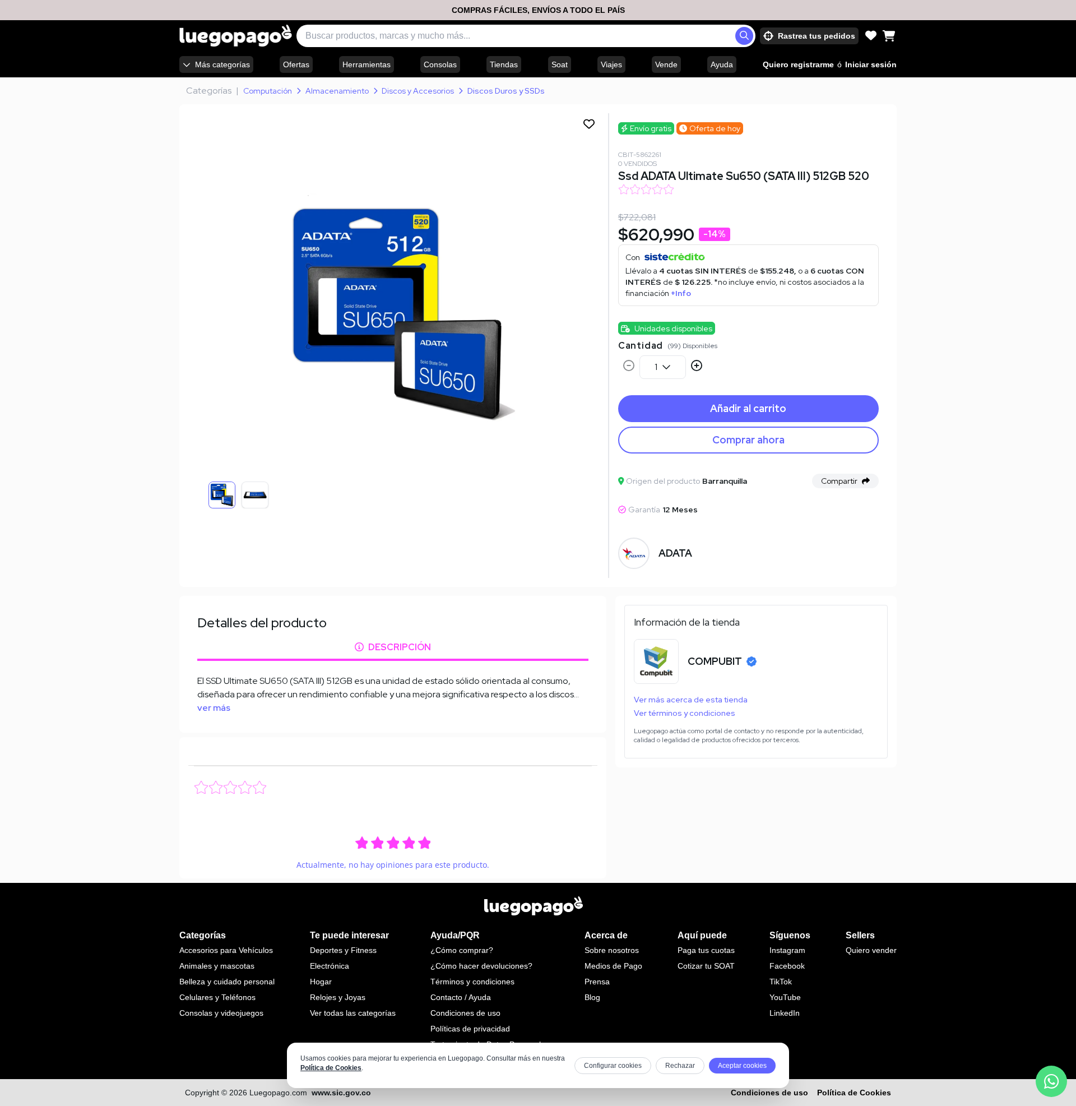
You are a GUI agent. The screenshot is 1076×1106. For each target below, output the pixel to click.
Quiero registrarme (798, 64)
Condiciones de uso (465, 1012)
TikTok (780, 981)
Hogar (321, 981)
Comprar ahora (748, 439)
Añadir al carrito (748, 408)
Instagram (787, 950)
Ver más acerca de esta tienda (691, 700)
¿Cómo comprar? (461, 950)
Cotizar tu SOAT (706, 965)
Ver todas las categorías (353, 1012)
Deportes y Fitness (343, 950)
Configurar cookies (613, 1066)
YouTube (785, 997)
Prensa (597, 981)
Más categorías (222, 64)
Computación (267, 91)
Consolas (440, 64)
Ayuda (722, 64)
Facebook (787, 965)
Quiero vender (871, 950)
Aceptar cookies (742, 1066)
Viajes (611, 64)
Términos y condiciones (472, 981)
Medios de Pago (613, 965)
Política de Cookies (330, 1068)
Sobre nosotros (612, 950)
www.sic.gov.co (341, 1092)
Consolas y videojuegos (221, 1012)
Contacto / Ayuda (460, 997)
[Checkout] (889, 35)
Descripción (399, 647)
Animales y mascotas (216, 965)
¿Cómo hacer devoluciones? (481, 965)
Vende (666, 64)
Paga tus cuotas (706, 950)
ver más (213, 708)
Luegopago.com (278, 1092)
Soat (559, 64)
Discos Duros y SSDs (506, 91)
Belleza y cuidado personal (227, 981)
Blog (592, 997)
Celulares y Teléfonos (217, 997)
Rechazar (680, 1066)
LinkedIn (784, 1012)
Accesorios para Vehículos (226, 950)
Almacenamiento (337, 91)
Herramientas (366, 64)
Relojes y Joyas (337, 997)
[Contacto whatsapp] (1051, 1081)
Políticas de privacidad (470, 1028)
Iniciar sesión (871, 64)
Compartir (839, 481)
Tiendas (504, 64)
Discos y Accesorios (418, 91)
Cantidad (640, 345)
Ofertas (296, 64)
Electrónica (329, 965)
